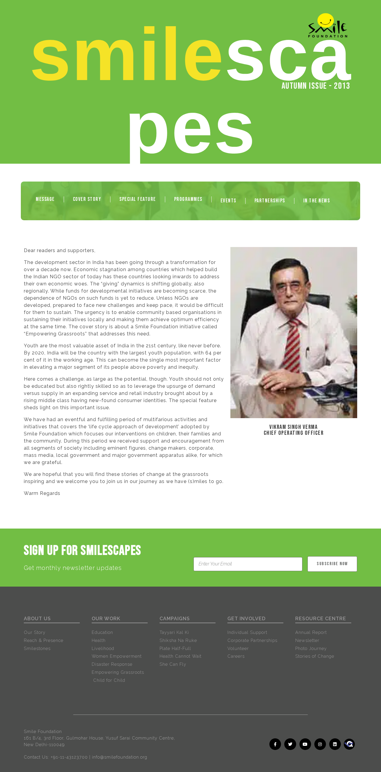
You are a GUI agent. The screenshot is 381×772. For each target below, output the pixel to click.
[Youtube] (305, 744)
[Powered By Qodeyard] (356, 751)
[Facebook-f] (275, 744)
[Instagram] (320, 744)
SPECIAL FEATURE (137, 199)
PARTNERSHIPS (269, 201)
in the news (316, 201)
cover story (87, 199)
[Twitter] (290, 744)
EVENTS (228, 201)
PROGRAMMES (188, 199)
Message (45, 199)
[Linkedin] (335, 744)
